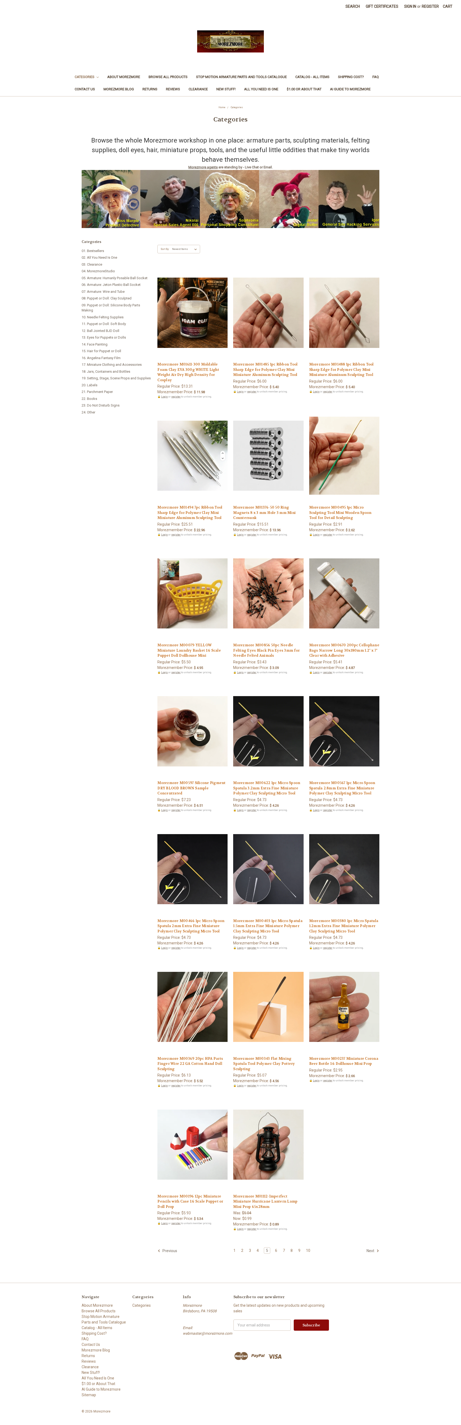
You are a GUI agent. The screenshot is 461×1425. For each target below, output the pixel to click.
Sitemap (89, 1395)
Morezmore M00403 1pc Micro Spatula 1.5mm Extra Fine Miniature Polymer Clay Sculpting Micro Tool (268, 926)
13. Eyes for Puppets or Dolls (104, 337)
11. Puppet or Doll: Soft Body (104, 324)
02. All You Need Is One (99, 257)
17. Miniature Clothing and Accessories (112, 365)
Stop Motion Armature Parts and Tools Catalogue (241, 77)
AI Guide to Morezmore (350, 89)
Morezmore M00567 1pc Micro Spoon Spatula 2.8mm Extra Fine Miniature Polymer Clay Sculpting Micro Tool (342, 788)
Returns (149, 89)
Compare (190, 313)
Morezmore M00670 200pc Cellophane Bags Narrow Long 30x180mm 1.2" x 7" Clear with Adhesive (344, 650)
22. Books (89, 399)
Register (430, 6)
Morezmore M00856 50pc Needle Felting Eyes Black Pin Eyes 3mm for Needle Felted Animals (266, 650)
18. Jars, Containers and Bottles (106, 371)
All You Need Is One (261, 89)
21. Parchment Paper (97, 392)
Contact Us (85, 89)
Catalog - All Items (312, 77)
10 (308, 1250)
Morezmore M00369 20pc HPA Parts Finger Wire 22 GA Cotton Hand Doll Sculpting (190, 1063)
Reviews (173, 89)
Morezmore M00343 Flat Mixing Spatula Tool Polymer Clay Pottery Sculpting (264, 1063)
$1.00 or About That (304, 89)
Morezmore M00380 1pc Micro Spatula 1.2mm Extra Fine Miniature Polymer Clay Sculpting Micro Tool (344, 926)
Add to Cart (192, 322)
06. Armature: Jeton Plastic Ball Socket (111, 285)
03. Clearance (92, 264)
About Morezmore (123, 77)
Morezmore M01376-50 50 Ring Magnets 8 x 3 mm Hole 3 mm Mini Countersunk (264, 512)
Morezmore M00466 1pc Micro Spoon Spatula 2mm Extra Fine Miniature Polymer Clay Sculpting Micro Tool (190, 926)
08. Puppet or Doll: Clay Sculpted (107, 298)
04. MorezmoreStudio (98, 271)
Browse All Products (168, 77)
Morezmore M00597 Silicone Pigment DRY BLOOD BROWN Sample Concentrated (191, 788)
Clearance (198, 89)
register (176, 396)
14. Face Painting (95, 344)
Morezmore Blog (119, 89)
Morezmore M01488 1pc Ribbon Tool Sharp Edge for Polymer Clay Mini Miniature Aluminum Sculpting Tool (341, 369)
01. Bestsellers (93, 251)
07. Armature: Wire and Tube (103, 292)
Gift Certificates (382, 6)
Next (371, 1251)
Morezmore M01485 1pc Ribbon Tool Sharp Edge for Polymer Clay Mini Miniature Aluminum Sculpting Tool (265, 369)
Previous (169, 1251)
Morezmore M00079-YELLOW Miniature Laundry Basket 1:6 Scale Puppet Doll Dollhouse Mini (189, 650)
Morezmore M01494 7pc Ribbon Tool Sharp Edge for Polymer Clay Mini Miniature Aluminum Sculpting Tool (189, 512)
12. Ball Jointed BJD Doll (100, 331)
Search (352, 6)
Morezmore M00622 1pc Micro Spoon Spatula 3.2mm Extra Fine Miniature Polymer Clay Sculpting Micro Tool (266, 788)
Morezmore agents (203, 167)
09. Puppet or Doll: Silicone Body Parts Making (111, 307)
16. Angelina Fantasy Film (101, 358)
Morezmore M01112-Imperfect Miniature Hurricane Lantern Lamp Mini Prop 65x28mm (265, 1201)
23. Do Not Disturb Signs (101, 405)
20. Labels (89, 385)
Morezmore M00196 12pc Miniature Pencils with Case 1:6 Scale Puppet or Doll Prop (190, 1201)
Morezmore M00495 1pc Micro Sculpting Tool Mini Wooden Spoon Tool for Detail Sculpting (340, 512)
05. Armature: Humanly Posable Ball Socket (115, 278)
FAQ (375, 77)
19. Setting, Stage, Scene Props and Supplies (116, 378)
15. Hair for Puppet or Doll (101, 351)
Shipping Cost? (351, 77)
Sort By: (165, 249)
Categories (85, 77)
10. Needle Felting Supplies (103, 317)
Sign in (410, 6)
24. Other (88, 412)
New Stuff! (226, 89)
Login (164, 396)
